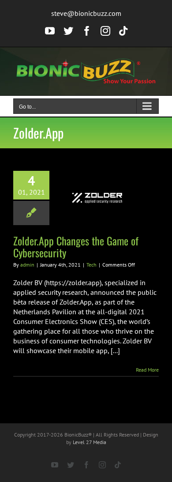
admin (27, 264)
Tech (91, 264)
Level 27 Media (89, 442)
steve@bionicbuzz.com (86, 13)
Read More (147, 369)
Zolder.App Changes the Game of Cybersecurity (75, 246)
